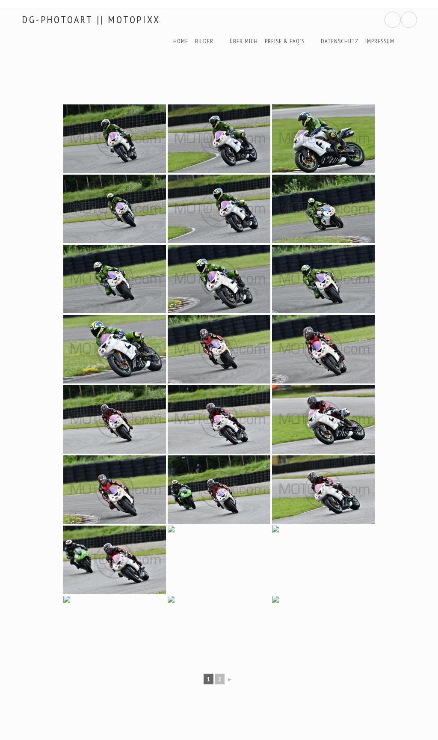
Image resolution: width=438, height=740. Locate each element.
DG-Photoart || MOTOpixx (91, 20)
